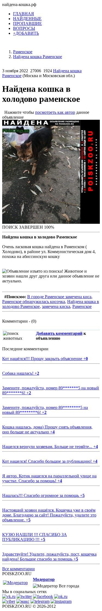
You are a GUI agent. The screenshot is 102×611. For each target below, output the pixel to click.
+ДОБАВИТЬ (26, 33)
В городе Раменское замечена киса (59, 296)
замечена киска (56, 306)
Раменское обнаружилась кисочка (33, 301)
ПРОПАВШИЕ (27, 23)
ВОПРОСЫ (24, 28)
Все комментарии (18, 568)
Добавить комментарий (59, 333)
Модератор (44, 579)
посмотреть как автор (55, 112)
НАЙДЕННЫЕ (27, 18)
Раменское (82, 306)
